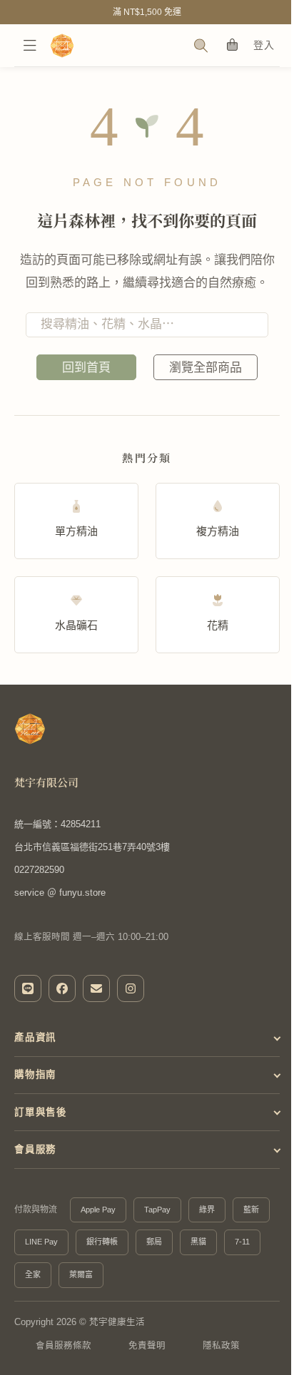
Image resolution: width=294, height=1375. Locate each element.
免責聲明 (147, 1346)
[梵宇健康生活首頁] (30, 729)
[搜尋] (200, 45)
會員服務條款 (63, 1346)
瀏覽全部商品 (205, 367)
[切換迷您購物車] (231, 45)
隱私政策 (221, 1346)
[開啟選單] (30, 45)
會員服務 (35, 1149)
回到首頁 (86, 367)
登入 (263, 45)
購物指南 (35, 1074)
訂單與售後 (40, 1112)
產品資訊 (35, 1037)
